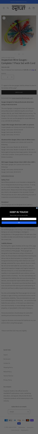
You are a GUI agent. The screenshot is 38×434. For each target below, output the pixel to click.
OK (19, 222)
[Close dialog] (36, 208)
